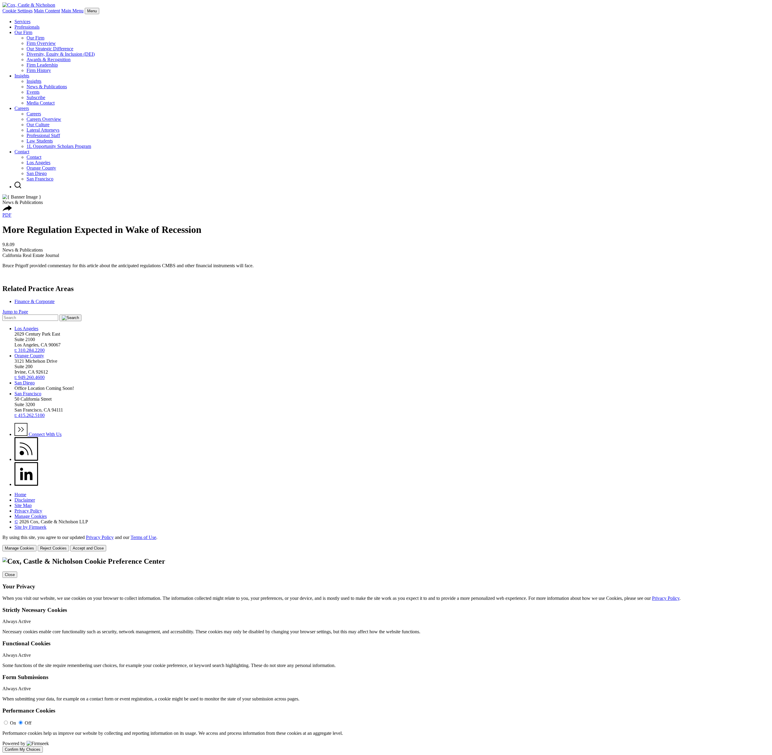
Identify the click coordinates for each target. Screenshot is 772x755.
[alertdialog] (386, 655)
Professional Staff (43, 135)
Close (10, 574)
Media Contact (41, 102)
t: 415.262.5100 (29, 415)
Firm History (39, 70)
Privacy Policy (28, 510)
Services (22, 21)
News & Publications (47, 86)
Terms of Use (143, 537)
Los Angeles (38, 162)
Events (33, 92)
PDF (6, 215)
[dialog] (386, 543)
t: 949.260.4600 (29, 377)
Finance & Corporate (34, 301)
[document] (386, 655)
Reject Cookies (53, 548)
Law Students (40, 140)
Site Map (23, 505)
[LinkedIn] (26, 484)
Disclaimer (24, 500)
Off (28, 722)
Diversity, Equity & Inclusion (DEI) (61, 54)
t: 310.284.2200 (29, 350)
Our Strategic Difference (50, 48)
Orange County (41, 168)
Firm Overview (41, 43)
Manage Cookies (30, 516)
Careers (21, 108)
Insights (21, 75)
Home (20, 494)
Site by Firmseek (30, 527)
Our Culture (38, 124)
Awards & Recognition (49, 59)
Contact (21, 151)
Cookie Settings (17, 10)
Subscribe (36, 97)
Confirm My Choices (22, 749)
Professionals (27, 27)
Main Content (47, 10)
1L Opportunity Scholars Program (59, 146)
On (13, 722)
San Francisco (40, 178)
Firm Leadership (42, 64)
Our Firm (23, 32)
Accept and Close (88, 548)
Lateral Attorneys (43, 130)
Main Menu (72, 10)
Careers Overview (44, 119)
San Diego (37, 173)
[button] (7, 209)
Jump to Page (15, 311)
